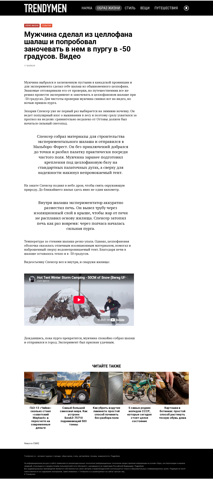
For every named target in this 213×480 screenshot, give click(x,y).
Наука (87, 8)
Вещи (145, 8)
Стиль (130, 8)
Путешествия (166, 8)
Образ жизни (108, 8)
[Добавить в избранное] (186, 8)
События (46, 25)
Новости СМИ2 (31, 443)
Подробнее (115, 456)
